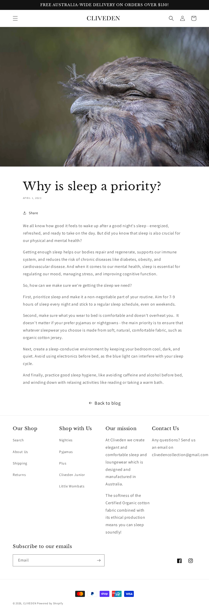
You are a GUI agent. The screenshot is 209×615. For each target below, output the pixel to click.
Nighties (66, 440)
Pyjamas (66, 451)
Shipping (20, 463)
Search (18, 440)
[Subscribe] (98, 560)
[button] (15, 18)
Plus (62, 463)
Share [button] (33, 213)
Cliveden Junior (72, 474)
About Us (20, 451)
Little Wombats (71, 486)
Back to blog (108, 403)
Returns (19, 474)
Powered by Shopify (50, 603)
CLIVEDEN (29, 603)
